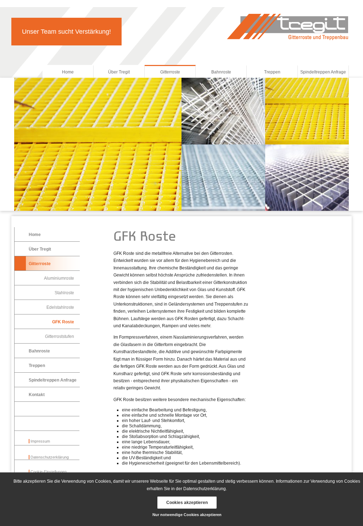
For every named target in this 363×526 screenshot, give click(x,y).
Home (68, 72)
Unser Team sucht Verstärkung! (66, 31)
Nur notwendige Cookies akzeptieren (187, 515)
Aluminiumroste (59, 278)
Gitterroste (170, 72)
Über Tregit (119, 72)
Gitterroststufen (59, 336)
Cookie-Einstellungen (48, 472)
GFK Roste (63, 321)
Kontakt (37, 394)
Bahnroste (221, 72)
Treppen (272, 72)
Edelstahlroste (60, 307)
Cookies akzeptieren (187, 502)
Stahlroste (64, 292)
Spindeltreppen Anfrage (323, 72)
